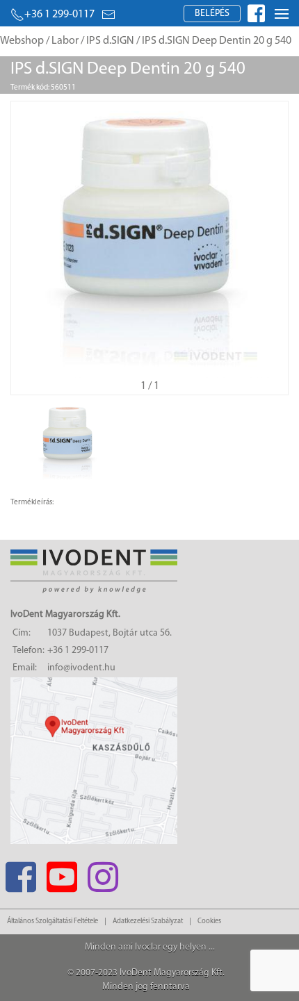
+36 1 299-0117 (59, 14)
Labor (65, 41)
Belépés (212, 13)
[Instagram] (102, 873)
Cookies (209, 921)
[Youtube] (61, 873)
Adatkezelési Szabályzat (148, 921)
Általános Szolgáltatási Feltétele (52, 921)
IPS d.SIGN (110, 41)
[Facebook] (20, 873)
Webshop (22, 41)
